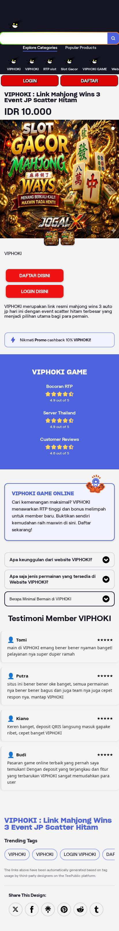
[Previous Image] (4, 180)
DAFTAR (89, 80)
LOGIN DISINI (34, 291)
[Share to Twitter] (16, 909)
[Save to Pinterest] (64, 909)
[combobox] (54, 38)
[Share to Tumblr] (96, 909)
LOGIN (30, 80)
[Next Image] (114, 180)
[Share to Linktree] (48, 909)
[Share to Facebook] (32, 909)
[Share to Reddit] (80, 909)
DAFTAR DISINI (34, 275)
